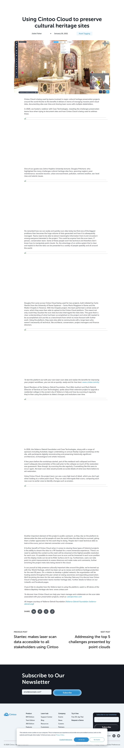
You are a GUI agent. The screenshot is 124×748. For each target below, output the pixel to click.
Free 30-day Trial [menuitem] (77, 717)
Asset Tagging (84, 33)
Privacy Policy (60, 735)
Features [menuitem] (29, 727)
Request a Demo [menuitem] (77, 720)
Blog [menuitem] (42, 720)
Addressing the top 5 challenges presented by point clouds (89, 641)
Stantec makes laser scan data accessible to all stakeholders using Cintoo (36, 641)
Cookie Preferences (65, 739)
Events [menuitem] (60, 717)
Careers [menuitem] (61, 724)
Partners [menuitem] (61, 727)
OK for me (81, 739)
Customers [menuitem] (45, 727)
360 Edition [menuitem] (30, 724)
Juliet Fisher (37, 33)
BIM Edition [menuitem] (30, 717)
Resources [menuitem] (44, 724)
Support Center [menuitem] (46, 717)
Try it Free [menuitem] (75, 713)
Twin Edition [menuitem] (30, 720)
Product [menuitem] (29, 713)
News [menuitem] (60, 720)
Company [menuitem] (61, 713)
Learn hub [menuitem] (44, 713)
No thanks (97, 739)
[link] (10, 714)
